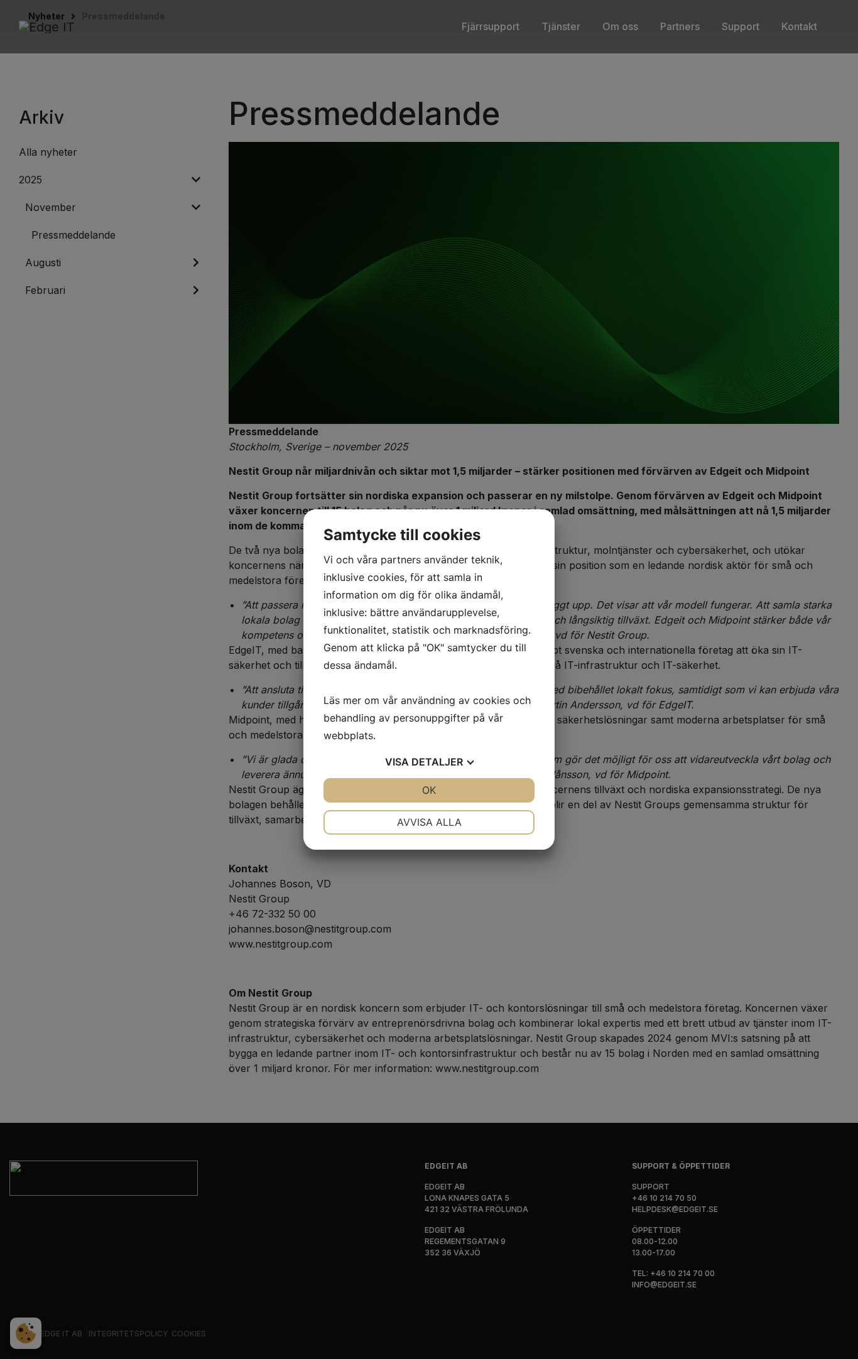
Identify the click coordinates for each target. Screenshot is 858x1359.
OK (429, 790)
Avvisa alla (429, 822)
